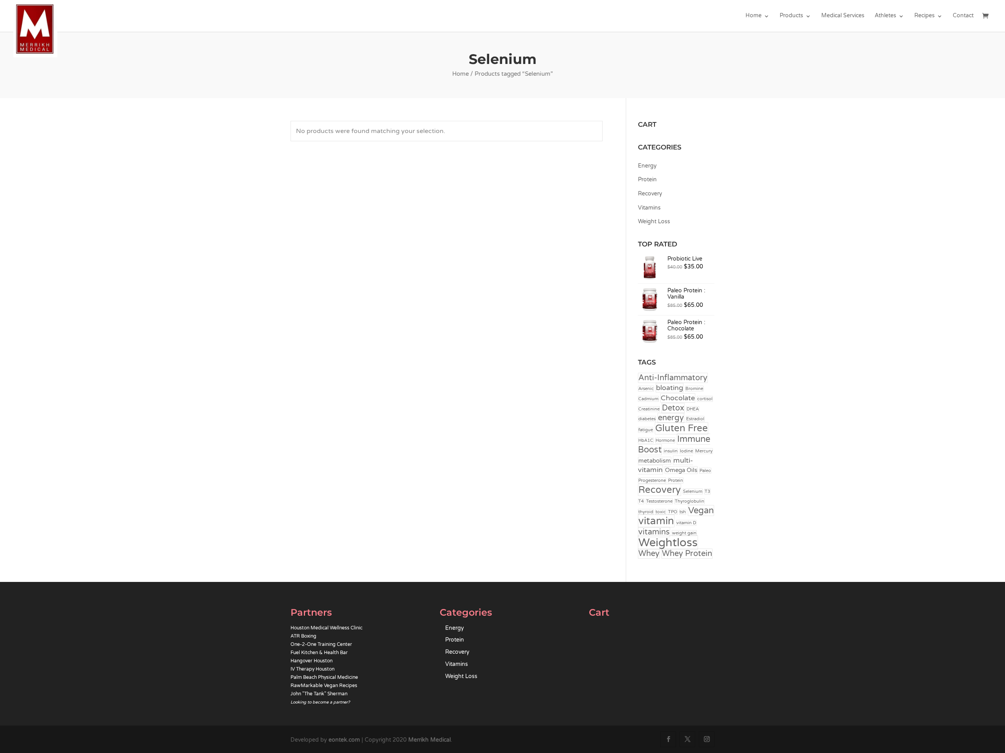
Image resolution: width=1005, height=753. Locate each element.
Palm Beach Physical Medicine (324, 677)
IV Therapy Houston (312, 669)
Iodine (686, 451)
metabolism (654, 460)
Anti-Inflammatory (672, 378)
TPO (672, 511)
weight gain (684, 533)
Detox (673, 408)
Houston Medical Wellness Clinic (326, 628)
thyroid (645, 511)
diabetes (647, 418)
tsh (683, 511)
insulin (671, 451)
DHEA (693, 409)
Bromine (694, 388)
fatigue (645, 429)
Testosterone (659, 501)
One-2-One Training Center (321, 644)
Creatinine (649, 409)
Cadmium (648, 398)
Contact (963, 16)
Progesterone (652, 480)
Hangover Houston (312, 661)
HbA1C (645, 440)
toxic (661, 511)
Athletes (885, 16)
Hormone (665, 440)
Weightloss (668, 542)
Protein (647, 179)
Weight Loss (654, 221)
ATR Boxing (303, 636)
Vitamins (649, 207)
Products (791, 16)
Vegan (701, 510)
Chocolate (678, 398)
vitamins (654, 532)
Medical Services (842, 16)
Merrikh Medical (429, 740)
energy (671, 418)
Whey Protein (687, 553)
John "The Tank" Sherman (319, 693)
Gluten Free (681, 428)
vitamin (656, 521)
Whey (649, 553)
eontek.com (344, 740)
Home (754, 16)
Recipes (924, 16)
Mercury (704, 451)
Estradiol (695, 418)
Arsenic (646, 388)
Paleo (705, 470)
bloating (669, 387)
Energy (647, 165)
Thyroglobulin (689, 501)
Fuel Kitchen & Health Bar (319, 652)
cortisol (705, 398)
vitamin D (686, 522)
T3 (707, 491)
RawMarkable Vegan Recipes (324, 685)
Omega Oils (681, 470)
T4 (641, 501)
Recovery (650, 193)
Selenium (692, 491)
